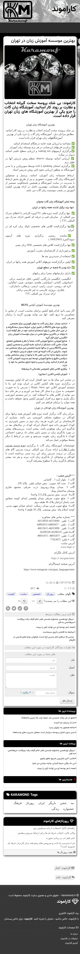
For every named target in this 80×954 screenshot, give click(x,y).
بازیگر (52, 803)
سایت (23, 594)
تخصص (37, 594)
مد (72, 803)
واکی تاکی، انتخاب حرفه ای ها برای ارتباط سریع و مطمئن (46, 833)
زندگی (55, 808)
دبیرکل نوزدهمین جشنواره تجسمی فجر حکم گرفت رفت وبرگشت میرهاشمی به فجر (45, 621)
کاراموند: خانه (64, 877)
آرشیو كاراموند (71, 943)
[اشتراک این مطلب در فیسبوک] (25, 608)
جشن (63, 803)
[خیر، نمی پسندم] (24, 601)
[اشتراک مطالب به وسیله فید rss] (8, 608)
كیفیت (11, 594)
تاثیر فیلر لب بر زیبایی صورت (60, 838)
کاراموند (64, 9)
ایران (41, 803)
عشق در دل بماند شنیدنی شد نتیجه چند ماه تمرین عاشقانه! (48, 718)
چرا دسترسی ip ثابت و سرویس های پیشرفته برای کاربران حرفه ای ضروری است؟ (41, 845)
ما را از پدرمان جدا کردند (64, 722)
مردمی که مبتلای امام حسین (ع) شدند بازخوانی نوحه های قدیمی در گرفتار (43, 638)
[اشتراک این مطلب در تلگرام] (20, 608)
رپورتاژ (50, 594)
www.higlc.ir (68, 547)
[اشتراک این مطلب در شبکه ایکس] (14, 608)
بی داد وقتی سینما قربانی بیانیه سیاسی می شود (53, 763)
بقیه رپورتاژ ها (65, 852)
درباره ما (74, 934)
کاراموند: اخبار (63, 868)
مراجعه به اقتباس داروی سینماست (58, 632)
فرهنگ (18, 803)
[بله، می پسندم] (40, 601)
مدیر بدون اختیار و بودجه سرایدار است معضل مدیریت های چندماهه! (44, 732)
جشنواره (68, 808)
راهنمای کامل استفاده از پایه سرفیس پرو (54, 828)
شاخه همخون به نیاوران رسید (62, 727)
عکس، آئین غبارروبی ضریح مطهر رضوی (57, 758)
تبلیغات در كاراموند (69, 939)
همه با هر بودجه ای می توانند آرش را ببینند (55, 627)
